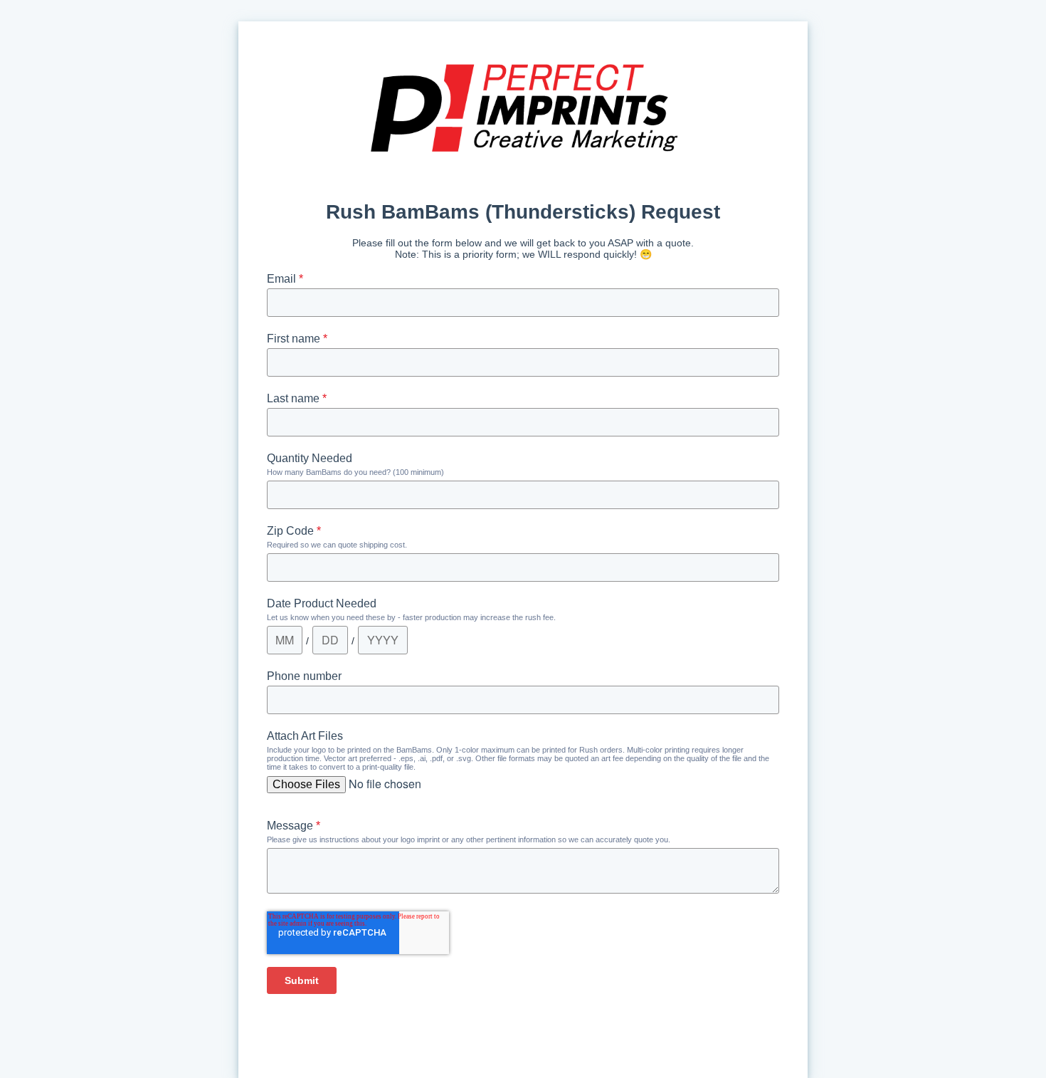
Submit (302, 980)
